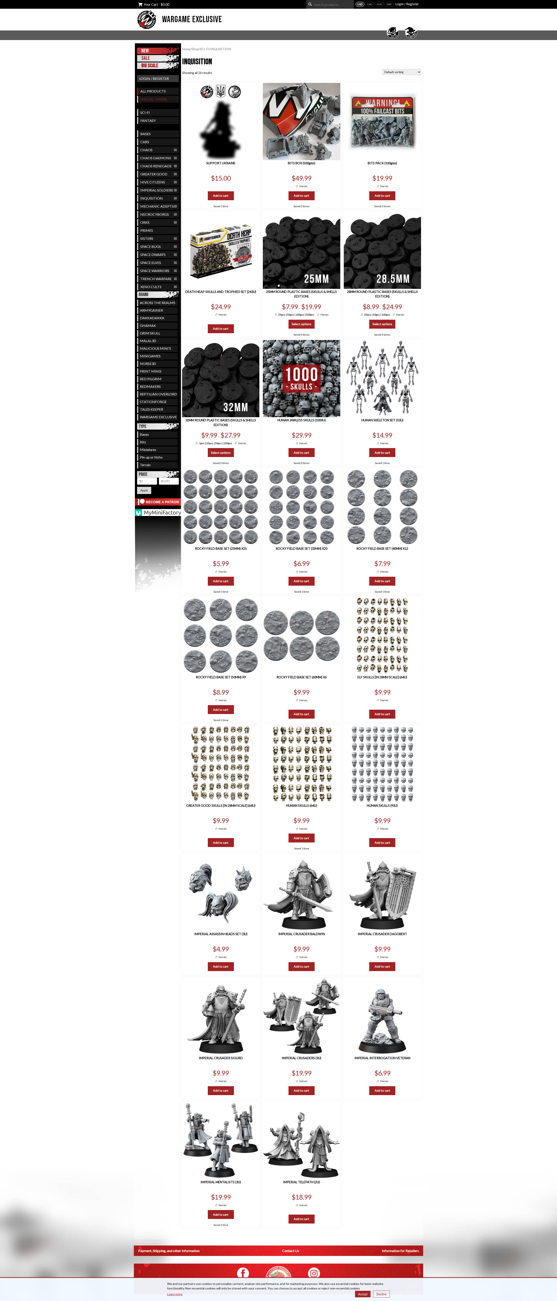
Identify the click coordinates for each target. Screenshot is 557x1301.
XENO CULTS (150, 287)
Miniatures (148, 449)
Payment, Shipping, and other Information (169, 1251)
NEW (145, 51)
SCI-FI (145, 112)
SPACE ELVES (150, 263)
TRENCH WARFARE (156, 279)
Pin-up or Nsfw (151, 457)
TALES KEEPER (151, 409)
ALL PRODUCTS (153, 91)
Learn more (174, 1294)
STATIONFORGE (153, 402)
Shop (195, 49)
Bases (144, 434)
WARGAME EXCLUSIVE (158, 417)
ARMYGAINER (151, 310)
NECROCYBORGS (154, 214)
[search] (310, 4)
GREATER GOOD (153, 174)
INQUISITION (151, 198)
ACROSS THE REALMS (157, 303)
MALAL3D (148, 341)
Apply (144, 490)
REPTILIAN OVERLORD (158, 394)
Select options (301, 324)
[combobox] (330, 4)
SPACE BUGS (150, 246)
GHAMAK (148, 325)
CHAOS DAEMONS (155, 158)
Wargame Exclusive (192, 19)
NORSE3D (148, 363)
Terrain (145, 465)
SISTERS (146, 238)
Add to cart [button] (220, 195)
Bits (143, 442)
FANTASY (148, 120)
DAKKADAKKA (152, 318)
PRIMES (146, 230)
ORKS (144, 222)
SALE (145, 58)
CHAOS (146, 150)
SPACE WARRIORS (154, 271)
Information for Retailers (400, 1251)
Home (186, 49)
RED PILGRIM (150, 379)
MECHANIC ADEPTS (157, 206)
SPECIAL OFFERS (153, 99)
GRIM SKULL (150, 333)
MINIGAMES (150, 356)
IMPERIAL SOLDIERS (156, 190)
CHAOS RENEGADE (156, 166)
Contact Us (290, 1251)
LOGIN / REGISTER (154, 78)
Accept (362, 1294)
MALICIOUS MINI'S (155, 348)
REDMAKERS (150, 386)
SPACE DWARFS (153, 254)
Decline (381, 1294)
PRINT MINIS (150, 371)
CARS (144, 142)
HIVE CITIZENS (152, 182)
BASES (145, 134)
